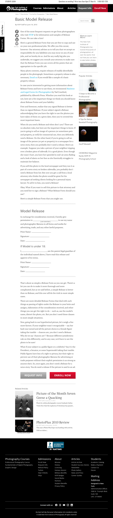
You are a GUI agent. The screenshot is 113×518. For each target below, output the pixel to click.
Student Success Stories (80, 465)
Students (96, 459)
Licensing (58, 468)
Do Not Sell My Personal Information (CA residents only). (56, 512)
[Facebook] (56, 505)
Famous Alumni (60, 470)
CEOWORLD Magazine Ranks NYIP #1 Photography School (88, 156)
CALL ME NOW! (2, 29)
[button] (17, 31)
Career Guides (76, 476)
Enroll (100, 8)
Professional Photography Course (17, 462)
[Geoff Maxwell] (88, 134)
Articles (72, 8)
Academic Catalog (97, 462)
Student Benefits (61, 483)
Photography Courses (17, 459)
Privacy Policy (60, 486)
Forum (93, 470)
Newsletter (75, 468)
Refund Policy (43, 468)
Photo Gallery (76, 470)
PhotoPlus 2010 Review (52, 422)
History (57, 465)
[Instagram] (68, 505)
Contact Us (95, 468)
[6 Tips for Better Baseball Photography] (88, 109)
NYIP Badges (59, 476)
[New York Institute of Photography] (16, 8)
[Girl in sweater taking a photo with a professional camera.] (88, 85)
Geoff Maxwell (85, 144)
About (60, 8)
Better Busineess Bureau (56, 447)
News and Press (77, 473)
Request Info (2, 44)
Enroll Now (62, 375)
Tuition (40, 470)
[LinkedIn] (72, 505)
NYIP (31, 34)
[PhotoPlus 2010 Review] (24, 426)
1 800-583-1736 (102, 1)
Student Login (10, 1)
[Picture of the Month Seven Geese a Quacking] (24, 404)
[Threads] (60, 505)
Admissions (49, 8)
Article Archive (76, 462)
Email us (33, 77)
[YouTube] (64, 505)
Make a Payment (97, 465)
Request (84, 8)
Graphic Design (11, 468)
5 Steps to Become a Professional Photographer (87, 96)
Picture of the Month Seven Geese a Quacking (55, 395)
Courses (37, 8)
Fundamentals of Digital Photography (19, 465)
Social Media (59, 478)
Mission (57, 462)
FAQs (40, 476)
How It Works (43, 473)
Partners (58, 481)
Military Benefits (61, 473)
